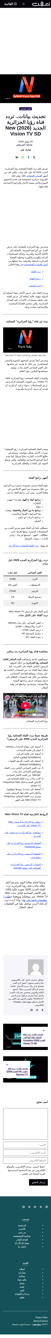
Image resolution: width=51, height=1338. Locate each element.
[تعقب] (41, 4)
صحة (22, 1283)
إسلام (22, 1269)
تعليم (22, 1297)
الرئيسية (22, 1225)
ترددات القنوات (22, 1293)
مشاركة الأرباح (22, 1243)
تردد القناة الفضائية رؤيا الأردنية (24, 545)
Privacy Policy (42, 1317)
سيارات (22, 1272)
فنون (22, 1290)
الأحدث (22, 1228)
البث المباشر (35, 285)
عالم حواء (22, 1279)
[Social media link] (34, 157)
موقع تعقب (36, 1324)
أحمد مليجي (20, 145)
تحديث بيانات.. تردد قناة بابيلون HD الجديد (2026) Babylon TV (17, 1071)
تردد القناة (36, 271)
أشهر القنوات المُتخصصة (36, 264)
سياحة (22, 1276)
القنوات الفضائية (34, 175)
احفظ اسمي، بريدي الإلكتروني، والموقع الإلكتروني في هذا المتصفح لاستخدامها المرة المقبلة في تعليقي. (26, 1170)
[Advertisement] (25, 34)
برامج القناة (35, 278)
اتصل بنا (22, 1246)
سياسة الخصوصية (22, 1236)
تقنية (22, 1286)
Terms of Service (40, 1321)
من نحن (22, 1232)
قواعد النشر (22, 1239)
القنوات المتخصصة (25, 108)
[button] (23, 4)
